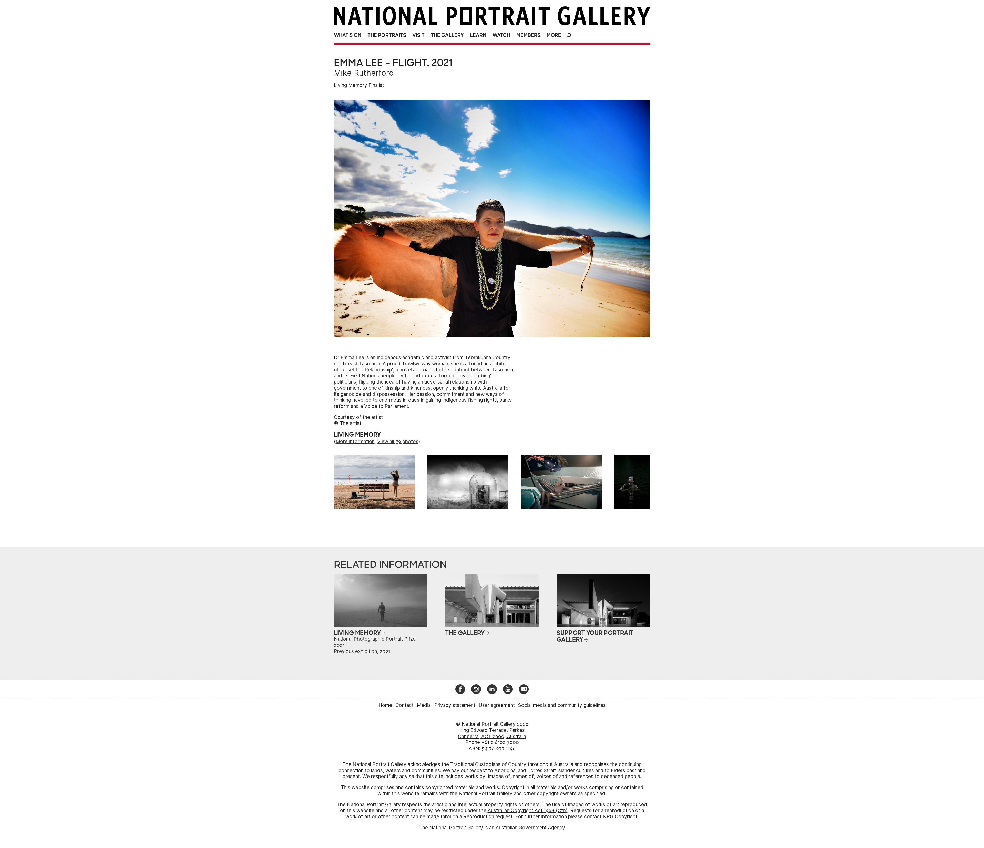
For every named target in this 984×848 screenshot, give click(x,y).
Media (424, 705)
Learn (478, 35)
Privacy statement (454, 705)
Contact (404, 705)
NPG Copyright (620, 817)
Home (385, 705)
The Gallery (447, 35)
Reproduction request (487, 817)
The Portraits (386, 35)
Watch (501, 35)
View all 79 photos (397, 441)
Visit (418, 35)
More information (355, 441)
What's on (347, 35)
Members (528, 35)
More (554, 35)
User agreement (497, 705)
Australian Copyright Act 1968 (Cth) (528, 810)
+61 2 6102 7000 (500, 742)
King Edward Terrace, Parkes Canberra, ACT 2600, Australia (492, 733)
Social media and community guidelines (562, 705)
